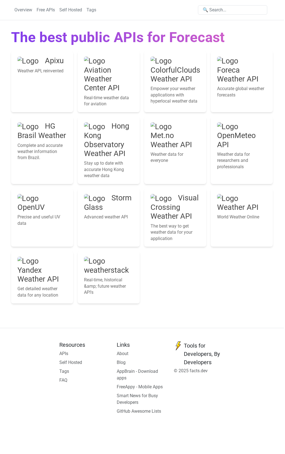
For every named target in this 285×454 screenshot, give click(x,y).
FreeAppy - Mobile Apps (140, 386)
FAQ (63, 380)
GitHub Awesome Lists (139, 411)
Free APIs (46, 9)
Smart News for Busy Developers (137, 399)
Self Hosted (70, 9)
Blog (121, 362)
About (122, 353)
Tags (91, 9)
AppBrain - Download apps (137, 375)
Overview (23, 9)
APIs (63, 353)
